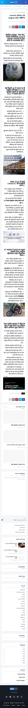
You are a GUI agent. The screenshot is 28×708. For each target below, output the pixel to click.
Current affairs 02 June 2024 (11, 544)
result (23, 619)
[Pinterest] (16, 27)
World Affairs (8, 6)
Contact (13, 705)
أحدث (24, 518)
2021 (14, 660)
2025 (14, 651)
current (23, 596)
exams (23, 601)
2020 (14, 663)
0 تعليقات (21, 23)
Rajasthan (22, 617)
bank (24, 594)
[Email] (13, 27)
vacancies (22, 626)
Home (24, 6)
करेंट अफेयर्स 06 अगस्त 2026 (18, 425)
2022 (14, 658)
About (18, 705)
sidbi (24, 622)
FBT (23, 702)
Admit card (22, 527)
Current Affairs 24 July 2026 (11, 557)
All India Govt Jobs (21, 592)
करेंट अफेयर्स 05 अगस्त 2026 (18, 464)
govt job (23, 603)
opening (23, 615)
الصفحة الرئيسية (21, 12)
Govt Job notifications (20, 525)
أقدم (3, 518)
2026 (14, 649)
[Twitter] (20, 27)
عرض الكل (5, 406)
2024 (14, 653)
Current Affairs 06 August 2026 (16, 445)
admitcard (22, 589)
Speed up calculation (20, 532)
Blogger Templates (15, 702)
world (23, 629)
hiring (23, 612)
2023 (14, 656)
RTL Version (6, 705)
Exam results (22, 529)
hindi (11, 393)
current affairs (13, 12)
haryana (23, 606)
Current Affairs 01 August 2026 (10, 550)
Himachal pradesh (20, 608)
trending (23, 624)
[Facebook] (23, 27)
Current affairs (18, 6)
